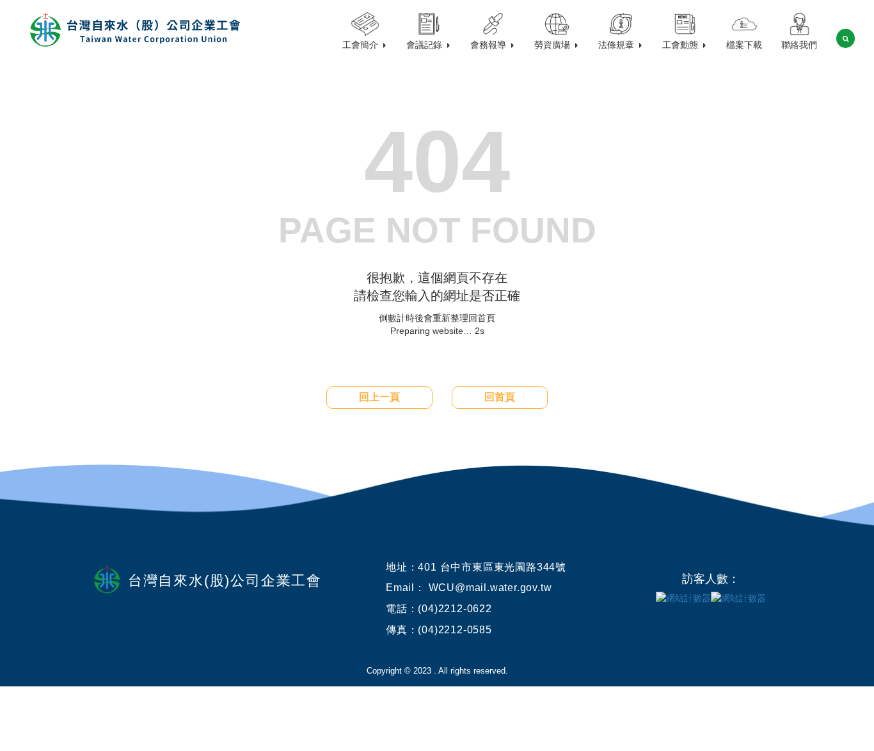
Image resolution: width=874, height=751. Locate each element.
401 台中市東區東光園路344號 (492, 567)
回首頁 (499, 396)
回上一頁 (379, 396)
